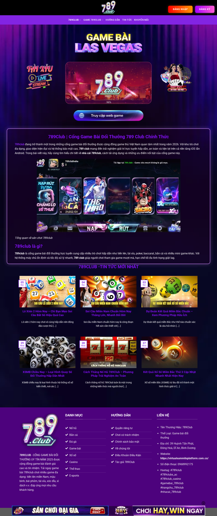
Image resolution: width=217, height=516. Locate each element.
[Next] (198, 306)
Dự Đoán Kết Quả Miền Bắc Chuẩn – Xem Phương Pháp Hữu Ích (169, 313)
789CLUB (73, 19)
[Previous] (18, 306)
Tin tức (127, 19)
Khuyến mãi (141, 19)
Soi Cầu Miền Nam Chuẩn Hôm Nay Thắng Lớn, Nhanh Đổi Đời (108, 313)
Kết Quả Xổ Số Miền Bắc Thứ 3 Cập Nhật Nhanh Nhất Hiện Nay (169, 373)
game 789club (92, 19)
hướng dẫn (113, 19)
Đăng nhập (180, 9)
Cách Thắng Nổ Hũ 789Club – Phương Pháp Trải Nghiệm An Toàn (108, 373)
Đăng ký (204, 9)
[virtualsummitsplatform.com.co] (108, 7)
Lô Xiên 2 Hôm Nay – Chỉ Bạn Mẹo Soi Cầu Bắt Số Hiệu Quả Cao (47, 313)
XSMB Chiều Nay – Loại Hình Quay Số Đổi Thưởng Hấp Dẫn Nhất (47, 373)
